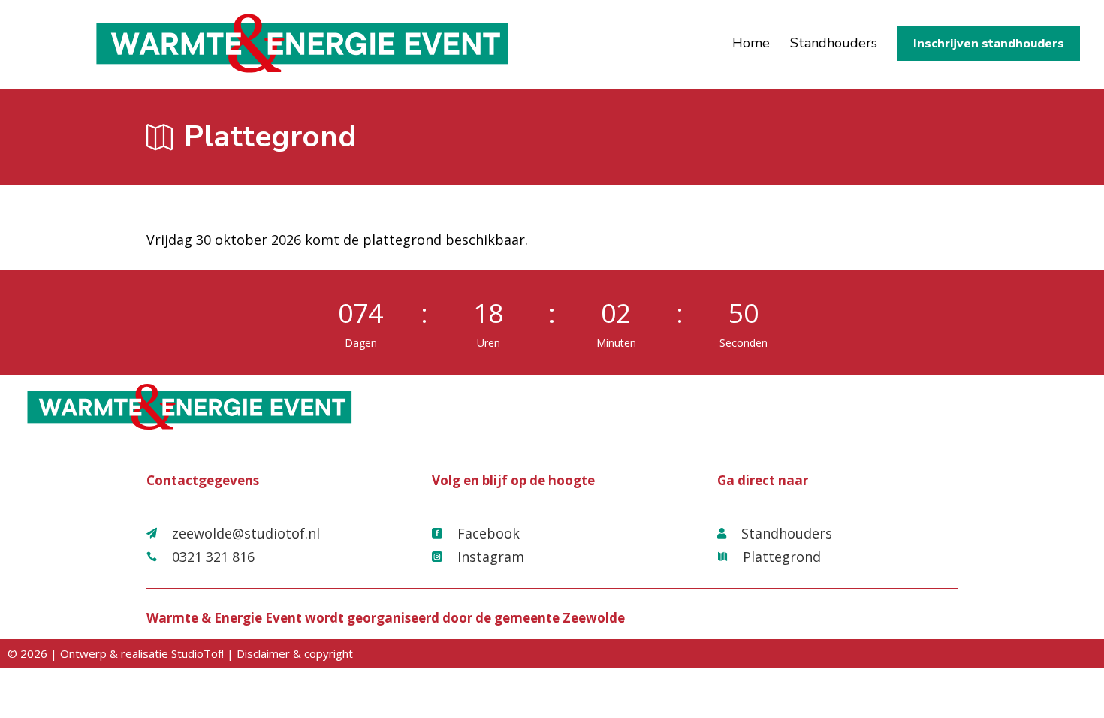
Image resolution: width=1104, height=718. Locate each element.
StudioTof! (197, 653)
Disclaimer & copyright (295, 653)
